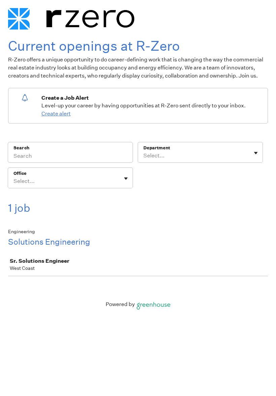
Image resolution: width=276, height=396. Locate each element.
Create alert (56, 113)
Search (21, 148)
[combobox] (143, 155)
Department (156, 148)
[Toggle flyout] (256, 153)
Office (20, 173)
